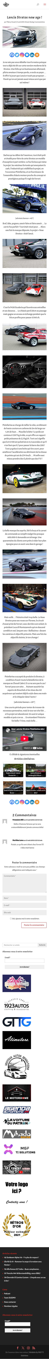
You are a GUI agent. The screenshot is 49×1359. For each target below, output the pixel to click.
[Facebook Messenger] (27, 55)
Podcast (7, 1293)
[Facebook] (12, 55)
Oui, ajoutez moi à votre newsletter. (25, 918)
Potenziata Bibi (18, 820)
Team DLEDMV (10, 1298)
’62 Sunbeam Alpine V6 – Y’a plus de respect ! (21, 1257)
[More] (37, 55)
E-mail (7, 957)
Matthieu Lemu (18, 840)
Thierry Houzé (11, 22)
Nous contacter (10, 1302)
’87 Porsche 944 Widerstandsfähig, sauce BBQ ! (22, 1273)
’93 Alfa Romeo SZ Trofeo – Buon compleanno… (22, 1269)
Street (27, 22)
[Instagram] (22, 55)
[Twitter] (17, 55)
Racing (32, 22)
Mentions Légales (11, 1306)
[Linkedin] (32, 55)
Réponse (42, 832)
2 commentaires (40, 22)
